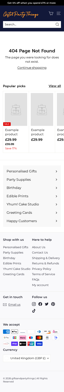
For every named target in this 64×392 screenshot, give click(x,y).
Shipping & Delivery (46, 258)
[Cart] (51, 13)
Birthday (9, 258)
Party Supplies (13, 252)
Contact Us (40, 252)
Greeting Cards (13, 274)
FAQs (35, 279)
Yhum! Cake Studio (16, 269)
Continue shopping (32, 67)
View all (55, 86)
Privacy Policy (41, 269)
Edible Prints (12, 263)
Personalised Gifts (15, 247)
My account (40, 285)
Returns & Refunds (45, 263)
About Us (38, 247)
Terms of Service (43, 274)
